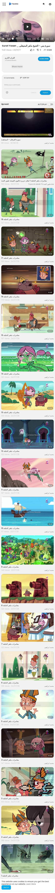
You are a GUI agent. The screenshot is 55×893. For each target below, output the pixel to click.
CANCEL (33, 93)
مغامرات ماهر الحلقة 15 (10, 335)
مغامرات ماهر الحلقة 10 (10, 528)
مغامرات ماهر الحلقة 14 (10, 374)
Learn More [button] (31, 884)
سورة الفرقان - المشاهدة (10, 139)
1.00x (34, 39)
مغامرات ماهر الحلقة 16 (10, 296)
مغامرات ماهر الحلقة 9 (10, 567)
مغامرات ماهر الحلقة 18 (10, 219)
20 (38, 38)
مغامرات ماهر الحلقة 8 (10, 605)
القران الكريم (10, 58)
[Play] (3, 39)
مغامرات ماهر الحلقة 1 (9, 876)
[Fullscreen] (51, 39)
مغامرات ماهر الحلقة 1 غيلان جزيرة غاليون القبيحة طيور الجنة (24, 181)
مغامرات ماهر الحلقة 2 (10, 837)
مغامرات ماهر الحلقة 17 (10, 258)
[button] (50, 4)
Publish (45, 93)
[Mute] (42, 39)
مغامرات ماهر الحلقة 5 (10, 721)
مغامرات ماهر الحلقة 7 (10, 644)
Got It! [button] (6, 887)
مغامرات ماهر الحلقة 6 (10, 682)
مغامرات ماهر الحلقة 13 (10, 412)
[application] (27, 26)
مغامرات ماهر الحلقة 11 (10, 489)
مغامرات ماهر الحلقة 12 (10, 451)
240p (47, 39)
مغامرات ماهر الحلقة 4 (10, 760)
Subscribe (44, 59)
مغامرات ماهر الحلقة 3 (10, 798)
